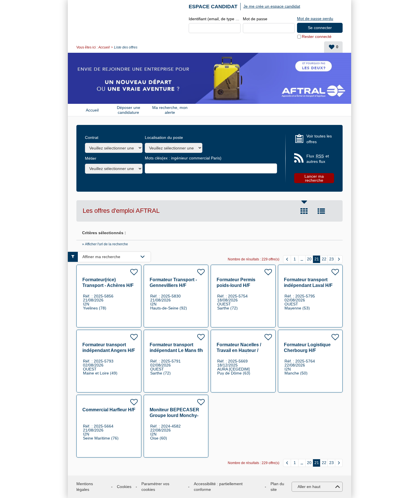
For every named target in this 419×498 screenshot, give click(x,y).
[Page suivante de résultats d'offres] (338, 259)
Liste (321, 211)
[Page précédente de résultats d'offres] (287, 259)
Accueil (104, 47)
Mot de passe (255, 19)
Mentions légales (84, 486)
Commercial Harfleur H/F (108, 409)
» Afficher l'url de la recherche (105, 244)
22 (324, 259)
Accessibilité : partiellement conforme (218, 486)
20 (309, 259)
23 (331, 259)
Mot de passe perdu (315, 18)
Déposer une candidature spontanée (128, 110)
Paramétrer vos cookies (155, 486)
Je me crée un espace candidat (271, 6)
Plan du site (277, 486)
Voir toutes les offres (319, 139)
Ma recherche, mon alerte (170, 110)
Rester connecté (316, 36)
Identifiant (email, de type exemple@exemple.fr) (215, 19)
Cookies (124, 486)
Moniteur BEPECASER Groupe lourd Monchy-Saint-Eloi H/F (174, 415)
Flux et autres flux (317, 159)
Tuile (304, 211)
